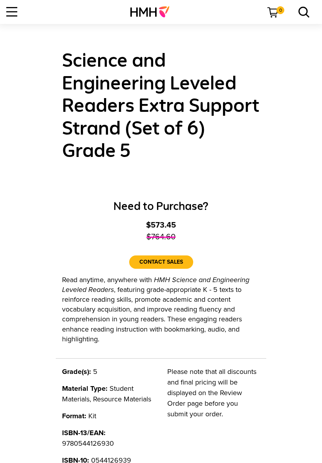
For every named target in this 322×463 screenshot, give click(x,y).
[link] (153, 11)
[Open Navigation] (11, 11)
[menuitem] (153, 12)
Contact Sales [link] (161, 262)
